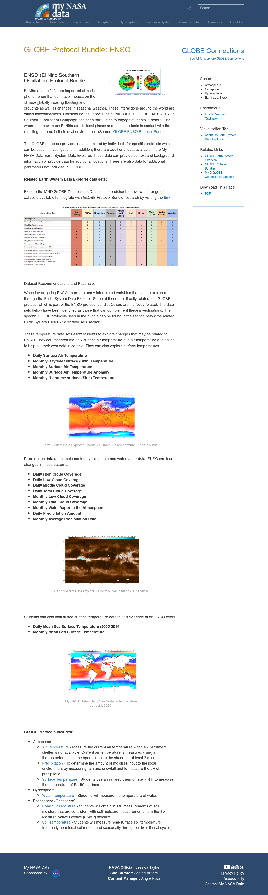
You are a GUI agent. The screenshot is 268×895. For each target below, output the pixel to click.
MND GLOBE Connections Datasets (219, 174)
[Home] (61, 11)
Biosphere (57, 22)
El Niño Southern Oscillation (216, 116)
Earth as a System (158, 22)
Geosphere (104, 22)
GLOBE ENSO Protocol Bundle (139, 131)
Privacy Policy (232, 873)
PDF (208, 193)
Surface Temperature (59, 779)
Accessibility (234, 878)
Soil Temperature (56, 822)
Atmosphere (34, 22)
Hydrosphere (129, 22)
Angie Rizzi (150, 878)
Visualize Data (189, 22)
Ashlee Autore (146, 872)
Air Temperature (55, 747)
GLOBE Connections (213, 50)
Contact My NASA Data (224, 883)
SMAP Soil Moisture (59, 805)
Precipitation (52, 763)
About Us (236, 22)
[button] (233, 867)
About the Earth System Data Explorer (220, 137)
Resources (214, 22)
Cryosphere (80, 22)
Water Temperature (58, 795)
